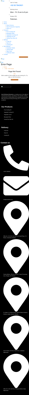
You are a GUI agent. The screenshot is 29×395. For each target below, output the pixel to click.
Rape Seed (9, 51)
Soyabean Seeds (10, 48)
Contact (6, 54)
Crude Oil (8, 41)
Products (6, 30)
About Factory (10, 25)
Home (5, 22)
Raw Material (7, 46)
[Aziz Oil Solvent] (2, 0)
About (5, 23)
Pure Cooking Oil (10, 31)
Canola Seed (9, 49)
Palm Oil (8, 43)
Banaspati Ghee (10, 33)
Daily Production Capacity (13, 26)
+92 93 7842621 (16, 5)
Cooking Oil (9, 44)
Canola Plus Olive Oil (11, 38)
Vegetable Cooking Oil (12, 35)
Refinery (6, 39)
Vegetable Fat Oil (10, 36)
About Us (8, 28)
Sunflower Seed (10, 52)
